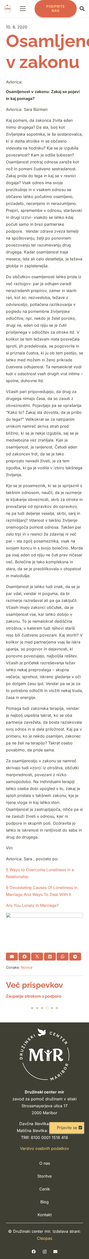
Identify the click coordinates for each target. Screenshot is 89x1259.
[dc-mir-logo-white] (44, 1054)
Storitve (44, 1176)
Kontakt (45, 1214)
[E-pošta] (55, 1252)
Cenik (44, 1188)
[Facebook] (34, 1252)
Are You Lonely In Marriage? (32, 905)
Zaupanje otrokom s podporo (33, 996)
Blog (44, 1201)
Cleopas (44, 1238)
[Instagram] (44, 1252)
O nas (44, 1163)
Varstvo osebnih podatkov (44, 1148)
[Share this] (24, 957)
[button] (23, 9)
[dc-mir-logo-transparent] (7, 9)
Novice (26, 967)
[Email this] (12, 957)
